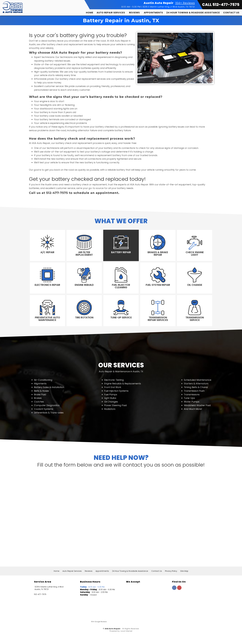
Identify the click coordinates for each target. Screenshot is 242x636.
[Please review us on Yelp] (152, 615)
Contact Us (231, 12)
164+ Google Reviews (99, 622)
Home (89, 12)
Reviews (134, 12)
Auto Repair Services (111, 12)
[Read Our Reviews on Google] (180, 599)
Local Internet (126, 631)
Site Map (184, 571)
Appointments (153, 12)
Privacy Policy (171, 571)
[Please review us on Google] (130, 615)
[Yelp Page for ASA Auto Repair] (179, 589)
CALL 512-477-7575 (220, 4)
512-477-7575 (40, 594)
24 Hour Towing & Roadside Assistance (193, 12)
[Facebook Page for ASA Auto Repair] (174, 589)
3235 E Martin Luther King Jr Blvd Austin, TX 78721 (169, 6)
